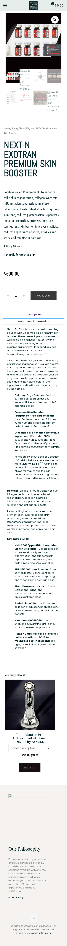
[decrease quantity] (8, 295)
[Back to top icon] (33, 918)
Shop (14, 128)
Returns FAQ (15, 897)
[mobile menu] (5, 5)
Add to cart (43, 295)
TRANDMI (24, 128)
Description (34, 314)
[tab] (33, 314)
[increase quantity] (23, 295)
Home (7, 128)
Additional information (33, 321)
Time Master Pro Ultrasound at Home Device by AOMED (30, 738)
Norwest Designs (41, 933)
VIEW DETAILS (30, 767)
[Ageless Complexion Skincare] (33, 5)
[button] (55, 20)
